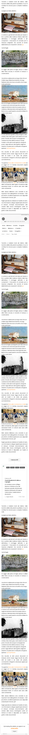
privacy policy (14, 728)
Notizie (12, 467)
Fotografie (21, 225)
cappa (14, 182)
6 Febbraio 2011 (8, 478)
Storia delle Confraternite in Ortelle (17, 163)
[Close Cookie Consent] (28, 724)
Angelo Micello (9, 496)
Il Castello (17, 228)
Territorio (22, 467)
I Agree (14, 731)
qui (22, 44)
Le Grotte (4, 231)
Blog (8, 467)
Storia (10, 231)
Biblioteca (9, 225)
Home (3, 225)
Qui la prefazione (11, 148)
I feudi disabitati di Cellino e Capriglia (13, 481)
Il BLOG (4, 228)
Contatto (15, 225)
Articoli (7, 234)
